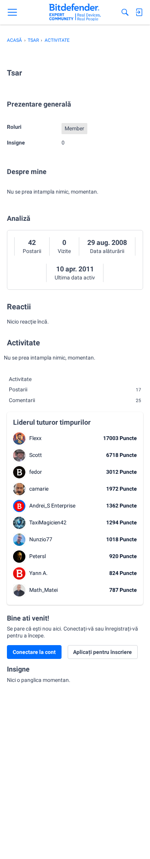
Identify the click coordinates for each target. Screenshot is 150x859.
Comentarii (75, 400)
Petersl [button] (37, 556)
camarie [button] (38, 489)
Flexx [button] (35, 438)
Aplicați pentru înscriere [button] (102, 652)
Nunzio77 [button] (40, 539)
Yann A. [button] (38, 573)
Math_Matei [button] (43, 590)
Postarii (32, 251)
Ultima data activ (75, 277)
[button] (19, 438)
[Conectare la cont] (139, 12)
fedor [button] (35, 472)
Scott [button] (35, 455)
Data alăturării (107, 251)
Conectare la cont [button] (34, 652)
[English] (75, 12)
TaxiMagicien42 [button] (48, 522)
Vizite (64, 251)
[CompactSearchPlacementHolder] (125, 12)
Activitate (20, 379)
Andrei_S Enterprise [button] (52, 506)
